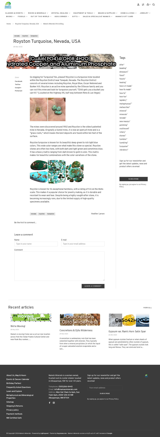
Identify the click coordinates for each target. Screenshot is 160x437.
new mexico (124, 121)
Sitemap (10, 402)
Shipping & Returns (14, 406)
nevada (16, 36)
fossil (122, 75)
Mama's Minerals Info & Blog (53, 24)
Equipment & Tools (83, 13)
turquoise (34, 36)
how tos (123, 97)
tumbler (123, 139)
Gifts (75, 17)
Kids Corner (61, 17)
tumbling (123, 143)
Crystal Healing (59, 13)
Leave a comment (93, 286)
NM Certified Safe (14, 418)
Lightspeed (44, 433)
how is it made (125, 86)
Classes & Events (14, 13)
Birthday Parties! (13, 383)
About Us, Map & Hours (16, 375)
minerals (123, 114)
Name (16, 240)
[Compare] (143, 5)
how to (122, 93)
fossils (122, 79)
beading (123, 68)
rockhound (124, 129)
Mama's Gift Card (124, 17)
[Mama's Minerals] (146, 375)
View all (147, 308)
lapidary (123, 100)
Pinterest (18, 91)
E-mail (64, 240)
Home (8, 24)
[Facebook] (49, 403)
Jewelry (144, 13)
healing (122, 82)
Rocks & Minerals (37, 13)
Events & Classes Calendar (17, 379)
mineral (123, 111)
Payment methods (14, 414)
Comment (18, 250)
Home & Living (127, 13)
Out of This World (40, 17)
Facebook (18, 81)
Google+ (18, 88)
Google (109, 433)
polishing (123, 125)
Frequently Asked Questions (18, 387)
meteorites (124, 107)
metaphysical (125, 104)
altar (121, 65)
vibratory (123, 150)
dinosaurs (123, 72)
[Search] (154, 5)
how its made (125, 89)
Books (9, 17)
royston (25, 36)
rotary (122, 132)
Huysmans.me (62, 433)
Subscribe (133, 179)
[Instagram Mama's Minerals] (54, 403)
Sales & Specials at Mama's (96, 17)
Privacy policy (12, 410)
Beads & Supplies (106, 13)
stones (122, 136)
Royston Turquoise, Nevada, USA (27, 24)
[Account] (138, 5)
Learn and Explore (14, 391)
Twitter (17, 85)
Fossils (21, 17)
